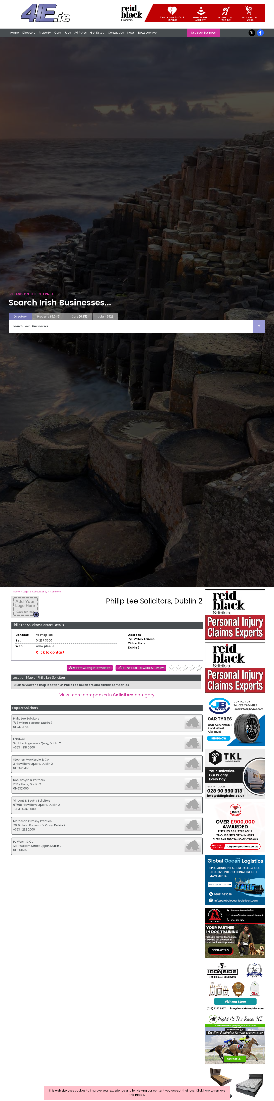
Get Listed (97, 33)
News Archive (147, 33)
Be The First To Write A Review (142, 668)
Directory (28, 33)
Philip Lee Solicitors (26, 719)
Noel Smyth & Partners (29, 780)
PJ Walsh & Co (23, 842)
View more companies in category (106, 695)
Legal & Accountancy (35, 591)
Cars (57, 33)
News (131, 33)
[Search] (259, 326)
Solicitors (55, 591)
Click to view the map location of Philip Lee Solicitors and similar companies (71, 685)
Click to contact (50, 652)
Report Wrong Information (91, 668)
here (206, 1091)
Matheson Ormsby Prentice (32, 821)
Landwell (19, 739)
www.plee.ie (45, 646)
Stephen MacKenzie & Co (31, 760)
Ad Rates (80, 33)
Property (45, 33)
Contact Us (116, 33)
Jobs (67, 33)
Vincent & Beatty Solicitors (31, 801)
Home (14, 33)
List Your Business (203, 33)
